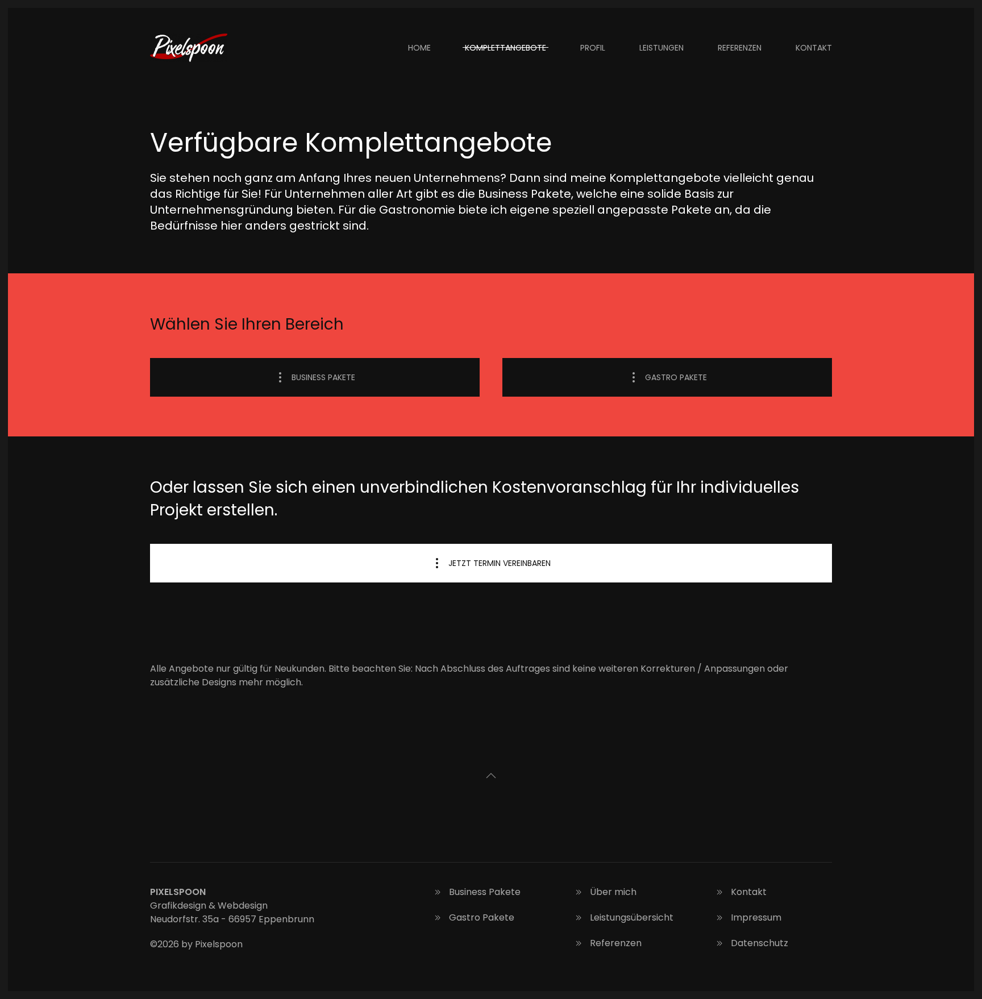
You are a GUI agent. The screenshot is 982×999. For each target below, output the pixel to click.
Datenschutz (759, 943)
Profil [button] (592, 47)
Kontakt (814, 47)
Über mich (613, 891)
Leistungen (661, 47)
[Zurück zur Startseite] (190, 47)
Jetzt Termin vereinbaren (499, 563)
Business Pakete (323, 377)
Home (419, 47)
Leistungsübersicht (631, 917)
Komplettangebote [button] (505, 47)
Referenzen (740, 47)
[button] (491, 775)
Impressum (756, 917)
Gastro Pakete (676, 377)
